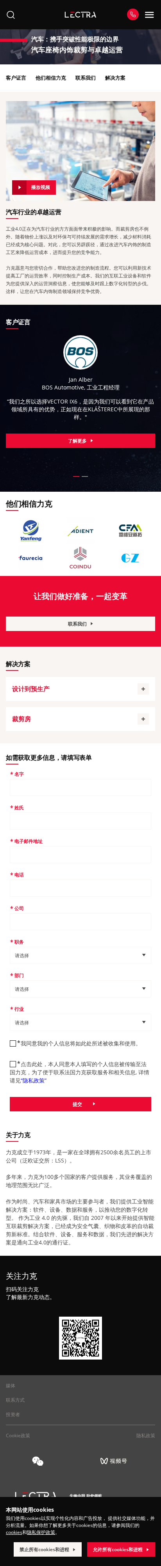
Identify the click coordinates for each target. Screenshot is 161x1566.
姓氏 (19, 807)
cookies (14, 1532)
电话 (19, 874)
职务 (19, 942)
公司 (19, 908)
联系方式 (15, 1400)
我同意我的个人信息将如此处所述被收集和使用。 (81, 1043)
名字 (19, 774)
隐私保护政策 (41, 1532)
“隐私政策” (34, 1080)
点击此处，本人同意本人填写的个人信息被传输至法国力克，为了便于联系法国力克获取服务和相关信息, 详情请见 (79, 1072)
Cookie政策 (18, 1435)
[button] (76, 476)
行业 (19, 1009)
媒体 (10, 1385)
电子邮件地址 (28, 841)
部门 (19, 975)
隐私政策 (145, 1435)
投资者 (13, 1414)
